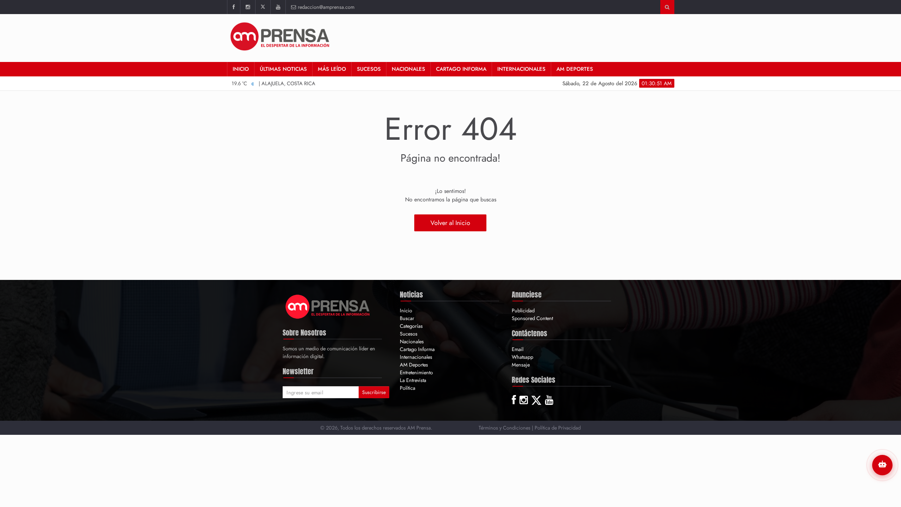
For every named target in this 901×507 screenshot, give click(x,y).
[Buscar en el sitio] (667, 7)
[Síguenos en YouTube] (277, 7)
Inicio (241, 69)
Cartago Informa (461, 69)
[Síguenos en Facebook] (233, 7)
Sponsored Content (532, 318)
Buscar (407, 318)
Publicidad (523, 310)
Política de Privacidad (558, 427)
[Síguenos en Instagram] (247, 7)
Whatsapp (522, 357)
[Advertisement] (546, 37)
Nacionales (408, 69)
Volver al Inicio (450, 222)
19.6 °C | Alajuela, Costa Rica (273, 83)
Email (517, 349)
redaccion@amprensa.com (326, 7)
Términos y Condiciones (504, 427)
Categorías (411, 326)
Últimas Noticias (283, 69)
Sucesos (369, 69)
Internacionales (521, 69)
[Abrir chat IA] (882, 465)
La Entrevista (413, 380)
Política (407, 388)
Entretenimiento (416, 372)
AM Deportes (574, 69)
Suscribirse (374, 392)
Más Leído (332, 69)
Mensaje (521, 364)
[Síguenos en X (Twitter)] (262, 7)
